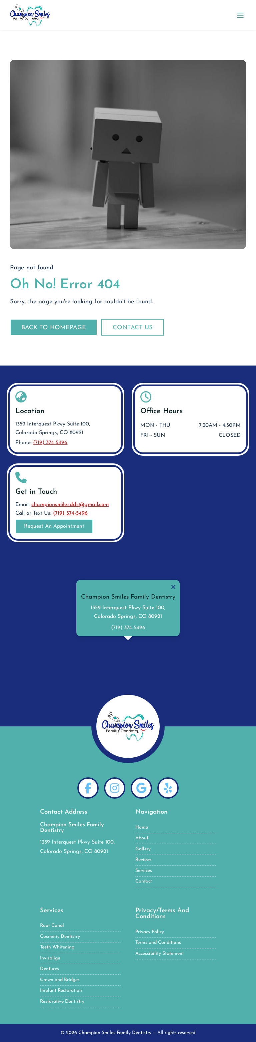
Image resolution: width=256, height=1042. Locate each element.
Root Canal (52, 925)
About (141, 838)
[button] (240, 15)
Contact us (133, 328)
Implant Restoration (61, 990)
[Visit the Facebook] (88, 788)
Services (143, 870)
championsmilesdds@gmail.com (70, 504)
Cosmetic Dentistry (60, 936)
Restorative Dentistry (62, 1001)
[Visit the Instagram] (114, 788)
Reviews (143, 859)
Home (141, 827)
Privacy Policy (149, 931)
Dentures (49, 968)
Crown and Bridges (60, 979)
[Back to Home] (128, 726)
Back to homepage (53, 328)
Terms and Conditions (158, 942)
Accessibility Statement (159, 953)
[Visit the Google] (141, 788)
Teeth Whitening (57, 947)
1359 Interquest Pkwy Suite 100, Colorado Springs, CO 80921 (52, 428)
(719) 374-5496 (50, 442)
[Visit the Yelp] (168, 788)
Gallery (143, 849)
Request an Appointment (54, 526)
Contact (143, 881)
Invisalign (50, 958)
